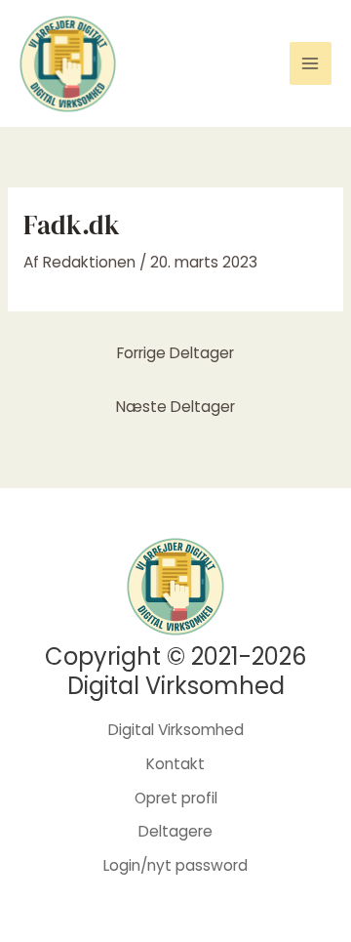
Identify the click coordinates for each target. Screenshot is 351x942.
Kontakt (175, 764)
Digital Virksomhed (176, 729)
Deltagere (175, 831)
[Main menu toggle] (311, 63)
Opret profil (176, 798)
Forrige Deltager (175, 353)
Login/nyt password (175, 865)
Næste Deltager (175, 406)
